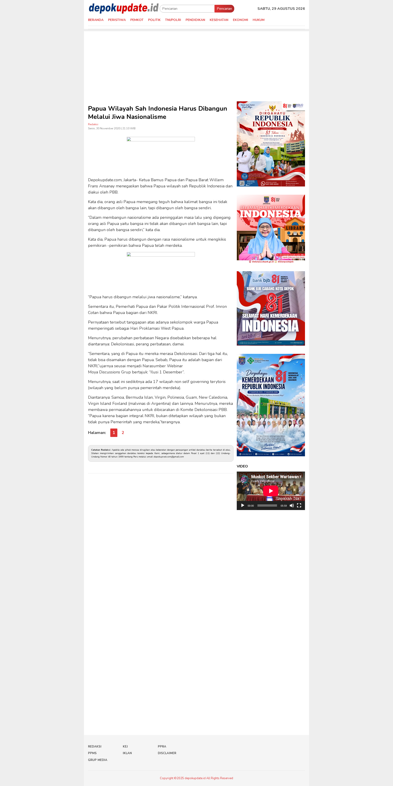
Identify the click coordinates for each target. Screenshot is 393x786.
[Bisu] (292, 505)
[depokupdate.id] (124, 8)
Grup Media (97, 760)
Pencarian (224, 8)
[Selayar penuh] (299, 505)
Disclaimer (167, 753)
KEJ (125, 747)
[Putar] (242, 505)
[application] (271, 491)
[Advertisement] (196, 63)
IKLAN (127, 753)
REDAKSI (94, 747)
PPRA (162, 747)
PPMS (92, 753)
